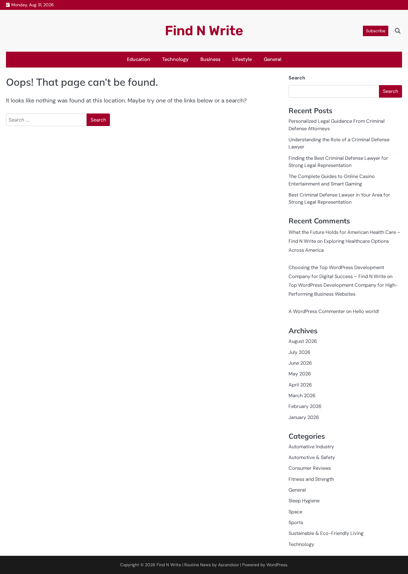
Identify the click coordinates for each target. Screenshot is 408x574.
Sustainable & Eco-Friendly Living (326, 533)
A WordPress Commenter (317, 311)
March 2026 (302, 395)
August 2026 (303, 341)
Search (297, 78)
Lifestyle (242, 59)
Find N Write (204, 31)
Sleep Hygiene (304, 501)
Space (295, 512)
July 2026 (299, 352)
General (272, 59)
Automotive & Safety (312, 457)
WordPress (276, 564)
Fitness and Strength (311, 479)
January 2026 (304, 417)
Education (138, 59)
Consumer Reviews (310, 468)
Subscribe (375, 30)
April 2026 (300, 385)
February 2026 (305, 406)
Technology (175, 59)
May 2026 (300, 374)
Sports (296, 522)
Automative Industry (311, 446)
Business (210, 59)
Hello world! (366, 311)
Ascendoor (228, 564)
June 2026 (300, 363)
